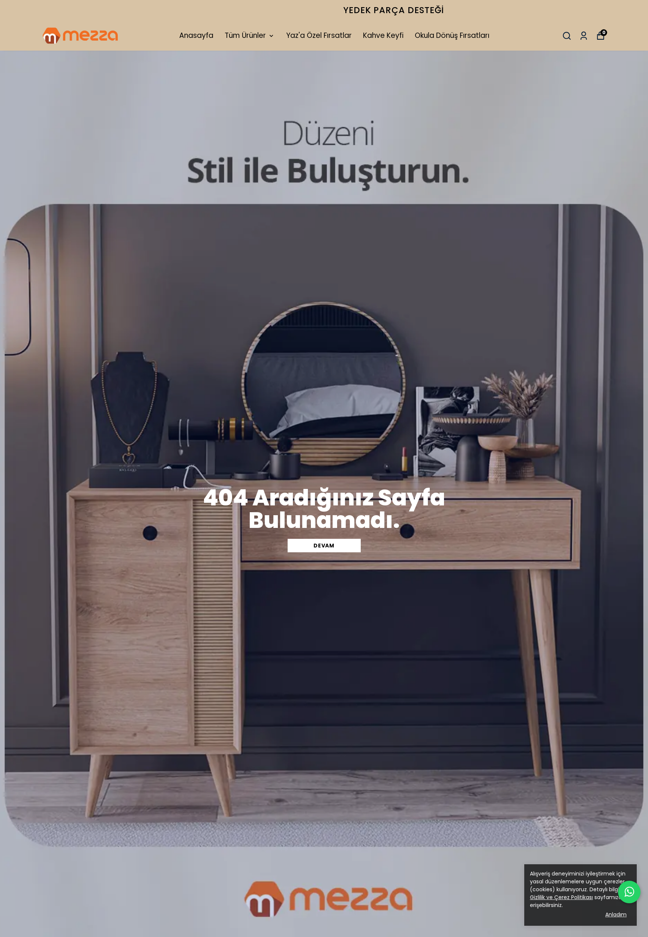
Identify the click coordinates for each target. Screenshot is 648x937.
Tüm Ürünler (245, 35)
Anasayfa (196, 35)
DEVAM (324, 545)
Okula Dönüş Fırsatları (452, 35)
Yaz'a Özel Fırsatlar (319, 35)
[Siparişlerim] (583, 35)
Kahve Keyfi (383, 35)
